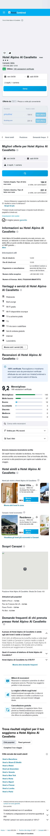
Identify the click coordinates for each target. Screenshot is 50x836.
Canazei (41, 830)
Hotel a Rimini (8, 765)
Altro (4, 247)
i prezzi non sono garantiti (11, 803)
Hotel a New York (9, 775)
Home (3, 830)
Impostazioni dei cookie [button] (10, 216)
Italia (8, 830)
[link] (14, 505)
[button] (4, 12)
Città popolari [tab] (9, 742)
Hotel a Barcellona (10, 759)
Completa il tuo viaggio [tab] (13, 747)
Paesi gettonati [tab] (24, 742)
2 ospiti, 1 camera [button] (12, 82)
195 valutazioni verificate (23, 69)
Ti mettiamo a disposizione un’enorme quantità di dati (23, 815)
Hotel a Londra (8, 788)
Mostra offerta (28, 499)
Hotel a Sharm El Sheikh (12, 762)
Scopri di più (9, 206)
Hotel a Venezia (9, 772)
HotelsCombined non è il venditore (17, 810)
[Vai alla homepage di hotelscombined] (17, 12)
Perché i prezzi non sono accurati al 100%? (21, 819)
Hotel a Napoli (8, 782)
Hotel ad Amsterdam (11, 769)
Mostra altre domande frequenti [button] (25, 664)
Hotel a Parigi (8, 791)
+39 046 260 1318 (10, 65)
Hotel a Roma (8, 778)
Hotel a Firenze (8, 785)
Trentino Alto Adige (25, 830)
